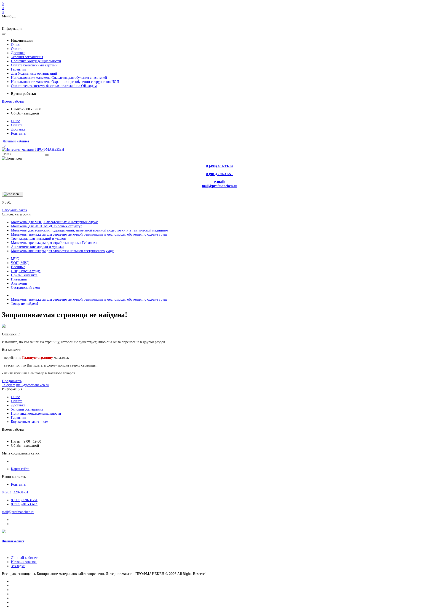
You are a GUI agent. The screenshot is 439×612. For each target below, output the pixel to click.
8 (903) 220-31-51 (24, 500)
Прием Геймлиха (24, 275)
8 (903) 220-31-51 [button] (15, 492)
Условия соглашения (27, 57)
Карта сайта (20, 469)
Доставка (18, 53)
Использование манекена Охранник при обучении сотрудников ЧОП (65, 82)
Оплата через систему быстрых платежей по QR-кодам (54, 86)
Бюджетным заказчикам (29, 422)
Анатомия (19, 283)
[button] (13, 101)
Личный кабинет (13, 541)
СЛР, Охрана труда (25, 271)
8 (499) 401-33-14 (24, 504)
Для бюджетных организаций (34, 73)
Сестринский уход (25, 287)
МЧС (15, 259)
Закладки (18, 566)
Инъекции (19, 279)
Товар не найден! (24, 303)
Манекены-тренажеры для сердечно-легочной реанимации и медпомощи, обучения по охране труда (89, 299)
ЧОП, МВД (20, 263)
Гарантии (18, 69)
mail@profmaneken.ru (18, 512)
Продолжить (11, 381)
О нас (15, 44)
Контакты (18, 133)
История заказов (24, 562)
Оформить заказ (14, 210)
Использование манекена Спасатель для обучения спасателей (59, 77)
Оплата (16, 49)
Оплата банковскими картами (34, 65)
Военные (18, 267)
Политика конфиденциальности (36, 61)
